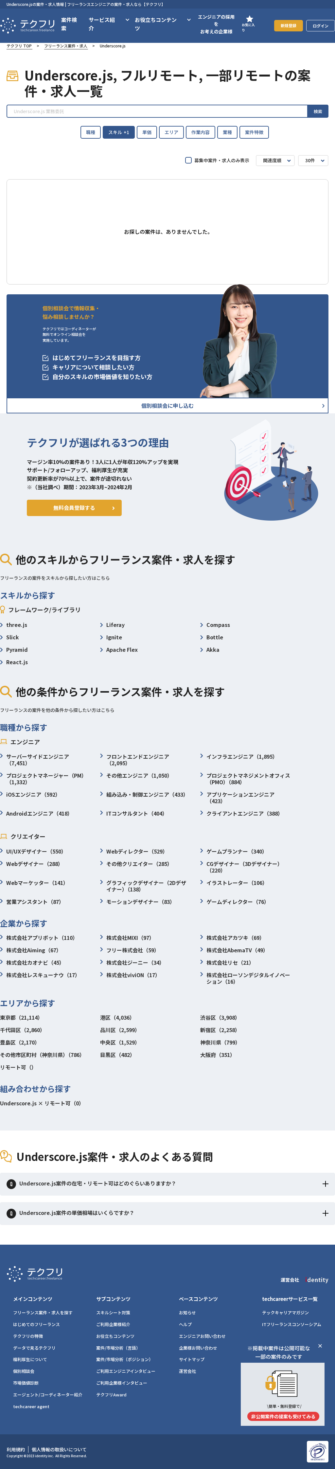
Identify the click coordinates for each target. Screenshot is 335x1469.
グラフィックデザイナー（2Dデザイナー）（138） (146, 886)
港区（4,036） (117, 1017)
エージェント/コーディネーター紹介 (47, 1394)
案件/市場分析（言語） (118, 1348)
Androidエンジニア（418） (39, 813)
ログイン (320, 25)
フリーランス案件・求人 (65, 45)
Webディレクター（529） (137, 851)
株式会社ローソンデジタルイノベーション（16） (248, 978)
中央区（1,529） (120, 1042)
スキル (118, 132)
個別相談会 (23, 1371)
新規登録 (288, 25)
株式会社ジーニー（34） (135, 962)
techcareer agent (31, 1406)
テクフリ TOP (19, 45)
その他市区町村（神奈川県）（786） (42, 1055)
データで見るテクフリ (34, 1348)
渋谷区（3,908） (220, 1017)
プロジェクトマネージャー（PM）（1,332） (46, 778)
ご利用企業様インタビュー (121, 1383)
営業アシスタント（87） (35, 902)
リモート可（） (18, 1067)
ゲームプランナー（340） (236, 851)
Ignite (114, 637)
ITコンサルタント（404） (137, 813)
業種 (227, 132)
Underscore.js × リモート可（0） (42, 1103)
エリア (171, 132)
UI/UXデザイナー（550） (36, 851)
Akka (213, 649)
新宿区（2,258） (220, 1030)
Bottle (214, 637)
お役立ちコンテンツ (115, 1336)
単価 (146, 132)
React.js (17, 662)
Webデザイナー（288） (34, 864)
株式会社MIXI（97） (130, 938)
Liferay (115, 625)
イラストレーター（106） (237, 883)
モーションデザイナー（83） (140, 902)
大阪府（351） (217, 1055)
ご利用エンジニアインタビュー (125, 1371)
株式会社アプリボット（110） (42, 938)
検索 (318, 111)
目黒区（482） (117, 1055)
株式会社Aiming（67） (34, 950)
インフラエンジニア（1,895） (242, 756)
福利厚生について (30, 1359)
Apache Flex (122, 649)
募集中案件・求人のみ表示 (221, 160)
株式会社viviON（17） (133, 975)
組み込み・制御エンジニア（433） (147, 794)
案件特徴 (254, 132)
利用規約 (16, 1449)
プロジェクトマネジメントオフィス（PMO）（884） (248, 778)
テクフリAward (111, 1394)
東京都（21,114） (21, 1017)
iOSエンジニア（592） (33, 794)
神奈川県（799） (220, 1042)
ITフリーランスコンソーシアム (291, 1324)
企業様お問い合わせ (198, 1348)
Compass (218, 625)
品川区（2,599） (120, 1030)
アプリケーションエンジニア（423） (240, 797)
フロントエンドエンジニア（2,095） (137, 759)
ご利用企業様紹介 (113, 1324)
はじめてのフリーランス (36, 1324)
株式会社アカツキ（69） (235, 938)
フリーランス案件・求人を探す (43, 1312)
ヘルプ (185, 1324)
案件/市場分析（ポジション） (124, 1359)
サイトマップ (191, 1359)
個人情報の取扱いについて (59, 1449)
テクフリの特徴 (28, 1336)
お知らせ (187, 1312)
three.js (16, 625)
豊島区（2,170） (20, 1042)
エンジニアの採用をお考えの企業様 (216, 24)
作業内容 (200, 132)
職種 (90, 132)
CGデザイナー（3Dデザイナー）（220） (244, 867)
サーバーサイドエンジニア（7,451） (37, 759)
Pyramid (17, 649)
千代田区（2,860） (22, 1030)
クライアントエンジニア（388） (244, 813)
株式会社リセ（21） (230, 962)
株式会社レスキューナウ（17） (43, 975)
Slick (12, 637)
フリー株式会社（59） (132, 950)
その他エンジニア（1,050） (139, 775)
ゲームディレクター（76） (237, 902)
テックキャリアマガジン (285, 1312)
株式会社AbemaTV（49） (237, 950)
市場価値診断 (26, 1383)
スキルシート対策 (113, 1312)
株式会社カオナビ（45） (35, 962)
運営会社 (187, 1371)
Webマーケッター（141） (37, 883)
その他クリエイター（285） (139, 864)
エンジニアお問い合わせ (202, 1336)
